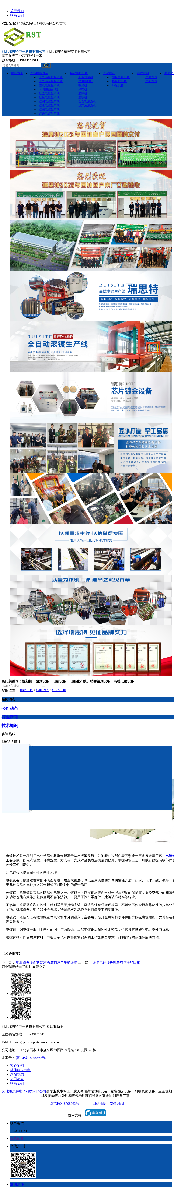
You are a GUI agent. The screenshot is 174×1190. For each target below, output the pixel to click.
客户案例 (17, 1065)
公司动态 (10, 708)
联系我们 (17, 15)
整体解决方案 (20, 1070)
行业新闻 (59, 690)
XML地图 (117, 1103)
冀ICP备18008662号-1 (32, 1058)
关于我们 (17, 11)
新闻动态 (42, 690)
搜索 (46, 65)
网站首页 (26, 690)
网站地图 (99, 1103)
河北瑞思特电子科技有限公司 (24, 1091)
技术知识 (10, 725)
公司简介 (17, 1079)
